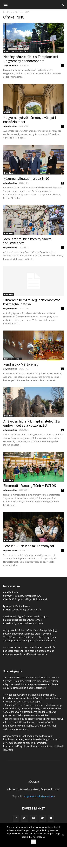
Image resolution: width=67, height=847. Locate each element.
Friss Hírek (8, 173)
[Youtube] (51, 818)
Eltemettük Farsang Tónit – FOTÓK (29, 486)
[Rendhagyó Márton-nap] (33, 345)
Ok (33, 841)
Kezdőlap (7, 12)
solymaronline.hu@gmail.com (39, 796)
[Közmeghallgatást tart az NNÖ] (33, 160)
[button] (62, 4)
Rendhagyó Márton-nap (20, 364)
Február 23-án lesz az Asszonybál (28, 546)
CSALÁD (7, 112)
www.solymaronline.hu (47, 684)
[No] (63, 835)
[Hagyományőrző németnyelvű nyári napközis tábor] (33, 99)
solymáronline (10, 126)
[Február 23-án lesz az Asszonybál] (33, 527)
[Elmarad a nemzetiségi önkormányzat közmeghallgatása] (33, 281)
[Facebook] (16, 818)
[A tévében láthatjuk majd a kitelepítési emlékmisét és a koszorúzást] (33, 402)
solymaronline (10, 430)
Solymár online (10, 65)
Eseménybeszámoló (12, 359)
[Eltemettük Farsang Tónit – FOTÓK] (33, 467)
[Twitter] (42, 818)
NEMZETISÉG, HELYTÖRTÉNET (16, 51)
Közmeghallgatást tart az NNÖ (26, 179)
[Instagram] (33, 818)
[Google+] (24, 818)
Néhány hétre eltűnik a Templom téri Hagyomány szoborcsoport (30, 59)
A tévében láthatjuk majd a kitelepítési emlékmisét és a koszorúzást (31, 423)
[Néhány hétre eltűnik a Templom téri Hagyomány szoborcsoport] (33, 38)
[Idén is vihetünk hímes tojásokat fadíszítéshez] (33, 220)
